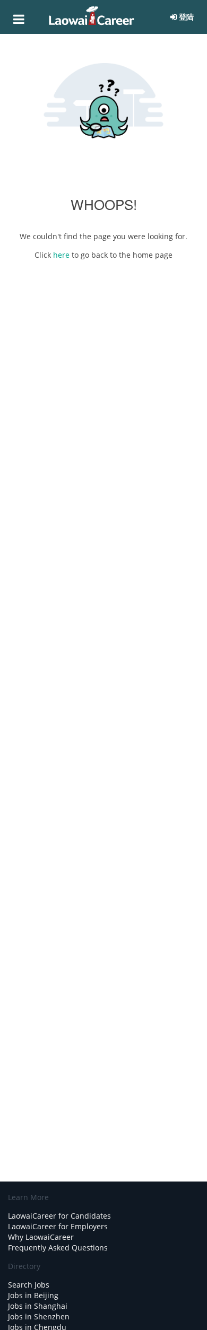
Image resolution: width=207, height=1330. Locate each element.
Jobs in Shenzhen (39, 1316)
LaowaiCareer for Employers (58, 1226)
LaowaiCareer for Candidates (59, 1216)
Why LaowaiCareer (41, 1237)
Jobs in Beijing (33, 1295)
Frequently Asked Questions (58, 1247)
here (62, 255)
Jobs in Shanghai (37, 1306)
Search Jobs (28, 1285)
